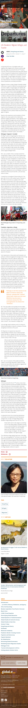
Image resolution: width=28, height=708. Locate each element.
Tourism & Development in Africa (10, 648)
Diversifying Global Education (9, 615)
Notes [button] (3, 452)
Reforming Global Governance (9, 641)
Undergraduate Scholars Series (9, 650)
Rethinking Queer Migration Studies (11, 643)
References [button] (4, 454)
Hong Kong (5, 504)
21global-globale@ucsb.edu (8, 684)
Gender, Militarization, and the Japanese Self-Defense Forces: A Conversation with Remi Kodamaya (13, 586)
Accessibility (4, 692)
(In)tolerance (4, 602)
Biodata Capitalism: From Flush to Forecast (12, 609)
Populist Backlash (6, 637)
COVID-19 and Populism (7, 613)
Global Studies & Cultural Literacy (10, 620)
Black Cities (4, 611)
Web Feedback (4, 696)
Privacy (2, 694)
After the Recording (6, 607)
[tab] (14, 452)
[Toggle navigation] (25, 6)
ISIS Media (4, 628)
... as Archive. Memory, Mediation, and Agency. (13, 604)
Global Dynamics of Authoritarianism (11, 617)
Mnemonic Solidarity (6, 630)
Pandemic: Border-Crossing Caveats (11, 633)
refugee (4, 508)
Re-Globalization (5, 639)
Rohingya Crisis (5, 646)
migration (4, 512)
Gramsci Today (5, 624)
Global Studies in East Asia (8, 622)
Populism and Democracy (8, 635)
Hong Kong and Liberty (17, 51)
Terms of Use (4, 690)
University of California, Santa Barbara (7, 1)
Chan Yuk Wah (10, 56)
